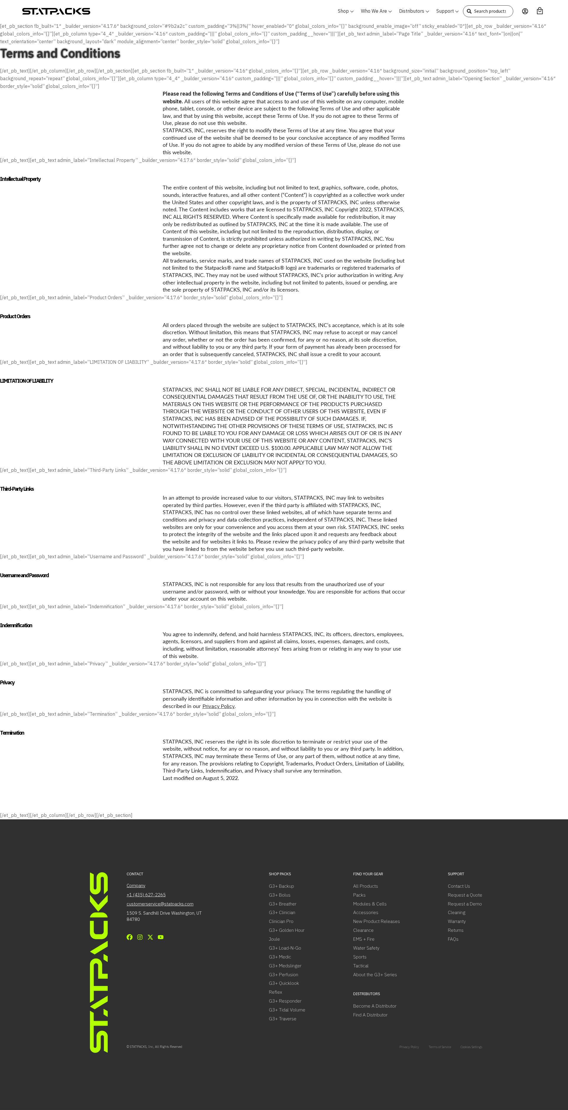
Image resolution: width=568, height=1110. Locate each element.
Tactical (361, 966)
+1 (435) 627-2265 (146, 894)
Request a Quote (465, 895)
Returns (456, 930)
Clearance (363, 930)
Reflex (275, 992)
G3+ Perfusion (283, 974)
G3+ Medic (280, 957)
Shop (343, 11)
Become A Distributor (374, 1006)
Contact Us (459, 886)
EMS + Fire (364, 939)
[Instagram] (140, 937)
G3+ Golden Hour (286, 930)
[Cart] (540, 10)
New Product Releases (376, 921)
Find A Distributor (370, 1015)
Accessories (365, 912)
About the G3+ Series (375, 974)
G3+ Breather (282, 904)
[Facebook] (130, 937)
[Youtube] (161, 937)
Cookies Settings (471, 1047)
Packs (359, 895)
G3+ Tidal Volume (287, 1010)
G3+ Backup (281, 886)
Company (136, 885)
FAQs (453, 939)
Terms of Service (440, 1047)
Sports (360, 957)
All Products (365, 886)
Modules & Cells (370, 904)
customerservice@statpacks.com (160, 904)
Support (445, 11)
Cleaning (456, 912)
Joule (274, 939)
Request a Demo (465, 904)
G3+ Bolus (280, 895)
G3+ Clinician (282, 912)
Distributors (411, 11)
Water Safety (366, 948)
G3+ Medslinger (285, 966)
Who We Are (374, 11)
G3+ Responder (285, 1001)
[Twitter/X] (150, 937)
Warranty (457, 921)
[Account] (525, 11)
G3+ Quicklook (284, 983)
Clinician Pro (281, 921)
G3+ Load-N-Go (285, 948)
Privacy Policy (218, 706)
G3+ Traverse (282, 1018)
